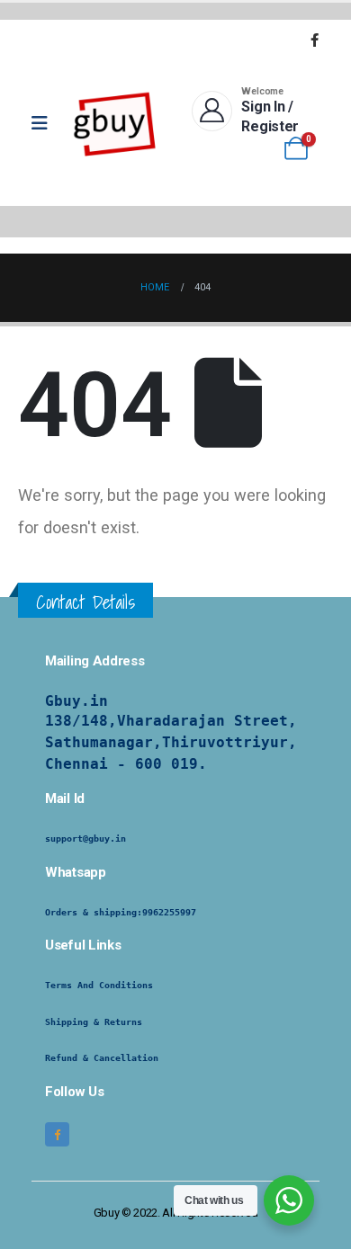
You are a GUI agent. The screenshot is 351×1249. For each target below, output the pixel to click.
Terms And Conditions (99, 985)
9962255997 (169, 912)
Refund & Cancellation (101, 1058)
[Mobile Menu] (45, 123)
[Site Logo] (115, 123)
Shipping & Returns (93, 1022)
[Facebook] (314, 40)
